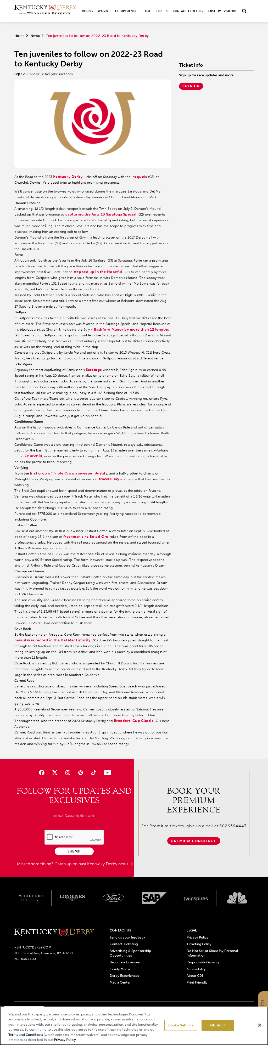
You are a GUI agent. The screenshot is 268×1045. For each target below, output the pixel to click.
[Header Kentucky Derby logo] (45, 11)
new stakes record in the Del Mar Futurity (52, 640)
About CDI (195, 976)
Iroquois (139, 176)
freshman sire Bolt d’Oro (86, 536)
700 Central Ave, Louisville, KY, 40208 (43, 953)
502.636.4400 (25, 959)
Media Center (120, 982)
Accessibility (196, 969)
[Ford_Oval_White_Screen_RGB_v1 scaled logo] (113, 898)
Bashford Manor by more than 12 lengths (131, 329)
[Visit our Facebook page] (42, 772)
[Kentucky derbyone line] (54, 933)
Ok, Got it (218, 1025)
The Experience (124, 11)
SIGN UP (191, 86)
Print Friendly (197, 982)
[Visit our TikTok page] (93, 772)
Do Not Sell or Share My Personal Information (212, 953)
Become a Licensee (124, 962)
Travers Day (108, 479)
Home (19, 36)
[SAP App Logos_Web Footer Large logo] (154, 898)
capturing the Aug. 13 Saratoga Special (101, 214)
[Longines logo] (72, 898)
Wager (103, 11)
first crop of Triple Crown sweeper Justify (69, 473)
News (35, 36)
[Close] (259, 1025)
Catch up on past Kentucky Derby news (91, 863)
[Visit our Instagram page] (67, 772)
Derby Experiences (124, 976)
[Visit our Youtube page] (106, 772)
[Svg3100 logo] (237, 898)
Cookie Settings (180, 1025)
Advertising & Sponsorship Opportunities (130, 953)
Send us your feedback (127, 937)
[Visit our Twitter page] (55, 772)
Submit (74, 851)
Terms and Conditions (26, 1035)
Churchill (33, 456)
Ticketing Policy (199, 944)
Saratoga (94, 370)
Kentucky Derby (68, 176)
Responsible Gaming (203, 962)
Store (146, 11)
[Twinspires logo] (196, 898)
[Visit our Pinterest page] (80, 772)
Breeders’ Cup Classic (134, 721)
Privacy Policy (197, 937)
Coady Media (120, 969)
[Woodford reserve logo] (31, 898)
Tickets (162, 11)
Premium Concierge (193, 841)
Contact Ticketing (188, 11)
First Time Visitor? (222, 11)
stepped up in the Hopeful (98, 272)
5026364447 (232, 825)
